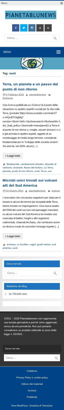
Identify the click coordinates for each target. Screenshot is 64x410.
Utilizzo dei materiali (32, 384)
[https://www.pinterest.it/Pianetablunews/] (40, 27)
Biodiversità (13, 164)
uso (50, 171)
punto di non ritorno (22, 171)
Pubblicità (32, 397)
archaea (11, 244)
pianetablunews (37, 94)
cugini (33, 244)
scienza (56, 191)
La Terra (48, 167)
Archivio (32, 391)
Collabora (32, 371)
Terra (43, 171)
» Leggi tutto (12, 155)
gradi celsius (44, 244)
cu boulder (22, 244)
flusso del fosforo (33, 167)
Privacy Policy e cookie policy (32, 377)
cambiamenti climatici (32, 164)
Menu (4, 3)
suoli (36, 171)
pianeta (7, 171)
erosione (18, 167)
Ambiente (8, 98)
